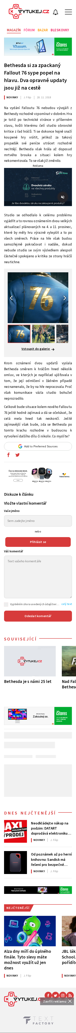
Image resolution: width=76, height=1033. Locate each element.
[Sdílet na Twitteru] (17, 456)
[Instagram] (62, 995)
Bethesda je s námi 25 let (27, 681)
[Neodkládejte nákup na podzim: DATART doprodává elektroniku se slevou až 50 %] (15, 831)
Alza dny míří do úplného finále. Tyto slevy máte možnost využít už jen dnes (27, 959)
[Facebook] (48, 995)
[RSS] (70, 995)
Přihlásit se (38, 542)
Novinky (12, 97)
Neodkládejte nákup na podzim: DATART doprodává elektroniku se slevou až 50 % (50, 828)
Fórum (29, 30)
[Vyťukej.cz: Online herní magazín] (29, 12)
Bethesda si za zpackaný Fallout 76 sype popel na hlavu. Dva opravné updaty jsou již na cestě (35, 77)
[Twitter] (55, 995)
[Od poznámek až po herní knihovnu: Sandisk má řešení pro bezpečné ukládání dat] (15, 862)
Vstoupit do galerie (35, 349)
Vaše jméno (12, 511)
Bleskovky (60, 30)
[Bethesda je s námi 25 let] (30, 661)
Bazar (43, 30)
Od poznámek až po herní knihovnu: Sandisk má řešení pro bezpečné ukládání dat (51, 859)
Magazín (14, 30)
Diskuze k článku (18, 494)
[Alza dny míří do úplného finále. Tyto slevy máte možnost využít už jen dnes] (30, 931)
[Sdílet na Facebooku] (8, 456)
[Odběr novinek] (55, 13)
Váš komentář (13, 551)
